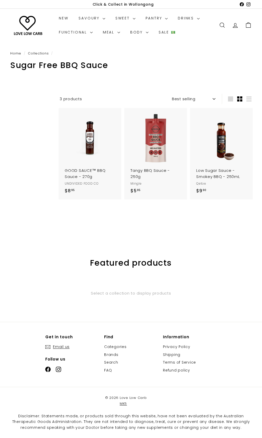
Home (16, 53)
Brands (111, 354)
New (63, 18)
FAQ (108, 370)
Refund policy (176, 370)
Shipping (171, 354)
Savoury (90, 18)
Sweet (123, 18)
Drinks (187, 18)
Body (137, 32)
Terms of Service (179, 362)
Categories (115, 346)
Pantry (155, 18)
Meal (109, 32)
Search (111, 362)
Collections (39, 53)
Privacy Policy (176, 346)
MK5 (123, 403)
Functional (74, 32)
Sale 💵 (167, 32)
